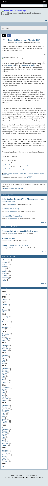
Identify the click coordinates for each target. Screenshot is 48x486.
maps (29, 173)
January (4, 299)
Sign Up (4, 2)
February (5, 317)
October (4, 294)
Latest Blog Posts (7, 195)
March (4, 397)
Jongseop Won (11, 233)
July (3, 311)
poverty (4, 273)
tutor (8, 174)
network (42, 173)
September (5, 322)
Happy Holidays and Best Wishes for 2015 (24, 40)
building (5, 173)
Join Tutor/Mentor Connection (12, 188)
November (5, 355)
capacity (10, 173)
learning (21, 173)
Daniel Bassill (17, 42)
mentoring (5, 278)
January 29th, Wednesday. (12, 216)
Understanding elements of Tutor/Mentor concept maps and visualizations (23, 200)
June (3, 347)
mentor (37, 173)
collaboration (6, 260)
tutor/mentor (10, 65)
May (3, 335)
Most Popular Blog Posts (9, 227)
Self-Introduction (8, 238)
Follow (29, 177)
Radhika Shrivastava (13, 248)
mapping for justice (28, 65)
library (25, 173)
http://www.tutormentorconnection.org (15, 165)
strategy (4, 174)
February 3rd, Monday (10, 208)
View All (43, 222)
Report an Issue (17, 475)
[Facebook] (9, 35)
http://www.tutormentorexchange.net (14, 169)
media (33, 173)
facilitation (15, 173)
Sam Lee (9, 240)
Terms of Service (31, 475)
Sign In (44, 2)
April (3, 329)
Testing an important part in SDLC (15, 245)
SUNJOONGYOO (12, 211)
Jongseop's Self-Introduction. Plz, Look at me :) (20, 231)
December (5, 327)
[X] (4, 35)
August (4, 373)
